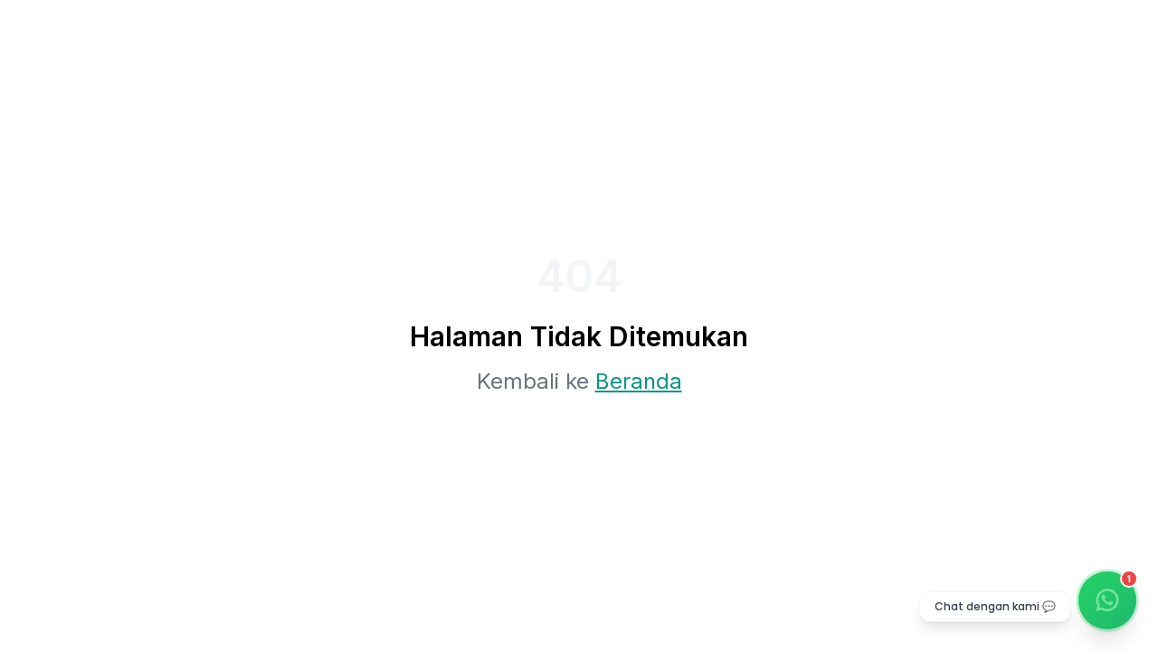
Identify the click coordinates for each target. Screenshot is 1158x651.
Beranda (638, 381)
